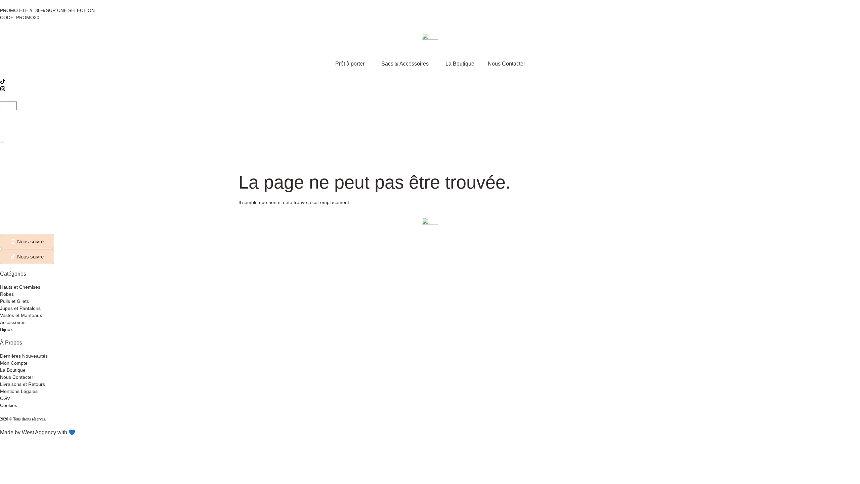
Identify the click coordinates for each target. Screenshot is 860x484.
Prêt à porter (349, 64)
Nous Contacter (506, 64)
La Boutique (459, 64)
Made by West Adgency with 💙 (37, 432)
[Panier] (8, 106)
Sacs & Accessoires (405, 64)
